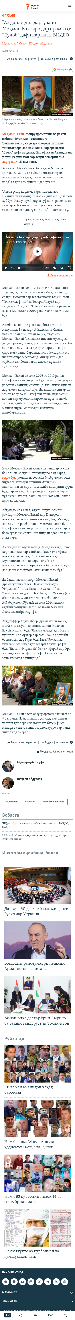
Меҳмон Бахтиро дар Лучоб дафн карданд (38, 237)
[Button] (21, 59)
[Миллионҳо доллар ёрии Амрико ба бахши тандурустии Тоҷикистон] (37, 994)
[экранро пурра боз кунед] (69, 267)
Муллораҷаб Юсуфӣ (14, 43)
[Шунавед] (20, 1315)
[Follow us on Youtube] (22, 1281)
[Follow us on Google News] (5, 1281)
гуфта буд (9, 477)
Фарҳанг (8, 15)
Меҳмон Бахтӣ (13, 134)
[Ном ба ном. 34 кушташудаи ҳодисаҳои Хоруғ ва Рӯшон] (37, 1118)
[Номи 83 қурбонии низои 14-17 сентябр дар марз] (37, 1173)
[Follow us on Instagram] (30, 1281)
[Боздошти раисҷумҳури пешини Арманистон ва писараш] (37, 940)
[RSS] (56, 1281)
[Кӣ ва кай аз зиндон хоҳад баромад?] (37, 1064)
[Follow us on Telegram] (47, 1281)
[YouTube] (35, 1315)
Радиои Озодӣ (25, 242)
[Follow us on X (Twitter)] (39, 1281)
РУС (50, 1315)
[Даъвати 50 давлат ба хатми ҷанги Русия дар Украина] (37, 885)
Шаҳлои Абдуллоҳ (40, 43)
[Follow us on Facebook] (14, 1281)
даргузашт (10, 162)
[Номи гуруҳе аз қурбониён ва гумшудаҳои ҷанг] (37, 1228)
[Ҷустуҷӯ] (65, 1315)
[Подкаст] (64, 1281)
